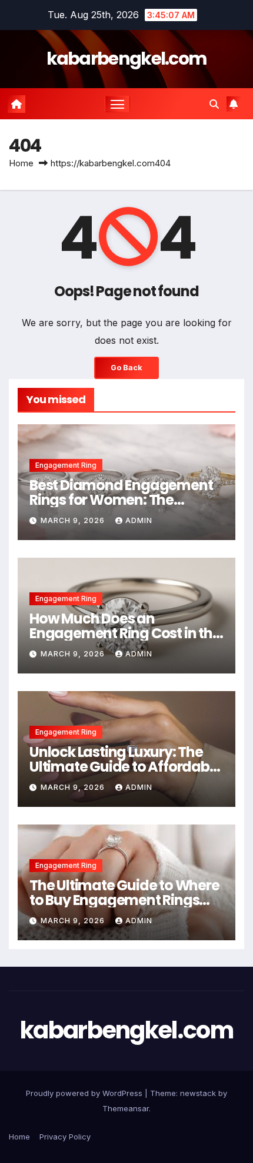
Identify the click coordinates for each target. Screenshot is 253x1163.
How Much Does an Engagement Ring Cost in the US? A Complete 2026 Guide (125, 633)
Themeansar (125, 1108)
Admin (138, 520)
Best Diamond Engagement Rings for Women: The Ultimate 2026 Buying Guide (120, 499)
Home (21, 163)
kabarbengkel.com (126, 58)
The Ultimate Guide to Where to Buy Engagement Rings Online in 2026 (124, 900)
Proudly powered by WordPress (85, 1093)
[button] (214, 104)
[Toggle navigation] (118, 104)
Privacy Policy (65, 1136)
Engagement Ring (65, 465)
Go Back (126, 367)
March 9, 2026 (74, 520)
